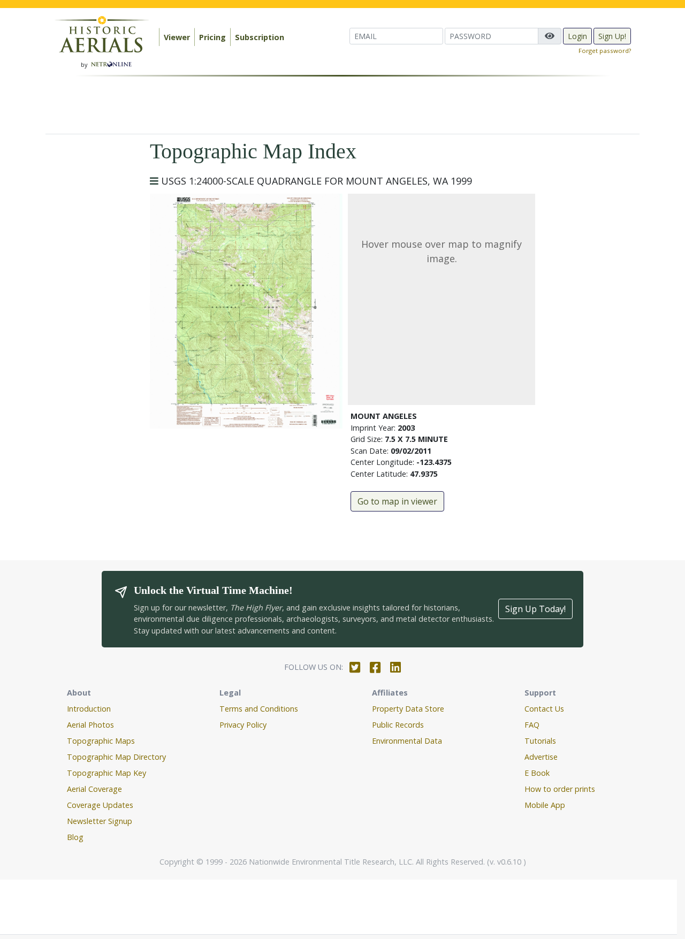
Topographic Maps (101, 741)
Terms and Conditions (258, 709)
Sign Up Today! (535, 609)
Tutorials (540, 741)
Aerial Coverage (94, 789)
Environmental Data (407, 741)
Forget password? (605, 51)
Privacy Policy (243, 725)
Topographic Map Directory (116, 757)
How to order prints (559, 789)
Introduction (89, 709)
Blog (75, 837)
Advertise (541, 757)
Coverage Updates (100, 805)
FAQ (531, 725)
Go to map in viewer (397, 501)
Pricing (212, 37)
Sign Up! (612, 36)
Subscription (259, 37)
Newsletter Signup (99, 821)
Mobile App (544, 805)
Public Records (398, 725)
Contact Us (544, 709)
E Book (537, 773)
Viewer (177, 37)
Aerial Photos (90, 725)
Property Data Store (408, 709)
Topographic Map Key (106, 773)
